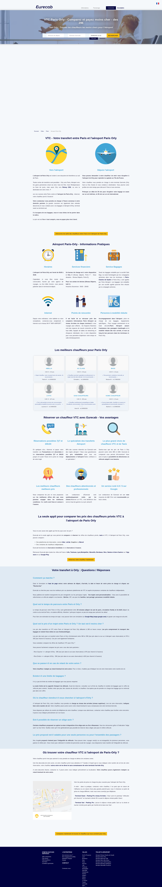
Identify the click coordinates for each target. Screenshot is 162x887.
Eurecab (36, 131)
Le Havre (84, 880)
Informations (85, 8)
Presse (64, 860)
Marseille (92, 552)
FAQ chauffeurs (46, 860)
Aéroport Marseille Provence (103, 865)
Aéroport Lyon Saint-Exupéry (103, 862)
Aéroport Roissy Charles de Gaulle (105, 855)
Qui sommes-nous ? (67, 855)
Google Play (45, 554)
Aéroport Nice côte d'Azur (102, 860)
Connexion (111, 8)
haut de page (53, 583)
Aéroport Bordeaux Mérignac (103, 863)
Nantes (109, 552)
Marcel (81, 542)
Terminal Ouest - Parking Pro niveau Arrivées (90, 796)
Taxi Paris (44, 861)
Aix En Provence (86, 855)
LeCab (68, 542)
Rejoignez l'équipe (67, 858)
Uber (63, 542)
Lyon (78, 552)
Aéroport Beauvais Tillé (102, 858)
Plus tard (93, 38)
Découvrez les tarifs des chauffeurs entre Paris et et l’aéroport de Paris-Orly (81, 234)
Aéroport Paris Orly (101, 856)
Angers (84, 875)
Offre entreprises (46, 856)
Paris (47, 131)
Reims (84, 878)
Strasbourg (85, 872)
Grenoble (84, 884)
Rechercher (113, 35)
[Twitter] (65, 866)
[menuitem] (85, 6)
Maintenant (102, 38)
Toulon (84, 882)
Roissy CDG (66, 187)
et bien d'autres (117, 552)
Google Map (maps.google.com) (95, 616)
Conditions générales (47, 863)
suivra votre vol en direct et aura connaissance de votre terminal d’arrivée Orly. (77, 765)
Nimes (84, 877)
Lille (68, 552)
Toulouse (73, 552)
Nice (105, 552)
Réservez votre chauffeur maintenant (81, 559)
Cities (42, 131)
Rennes (84, 863)
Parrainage (96, 8)
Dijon (83, 885)
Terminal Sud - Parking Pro (84, 802)
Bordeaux (99, 552)
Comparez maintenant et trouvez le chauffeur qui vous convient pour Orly (81, 834)
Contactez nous (66, 868)
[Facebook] (63, 866)
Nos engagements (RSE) (69, 856)
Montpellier (84, 552)
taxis (101, 535)
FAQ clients (45, 858)
